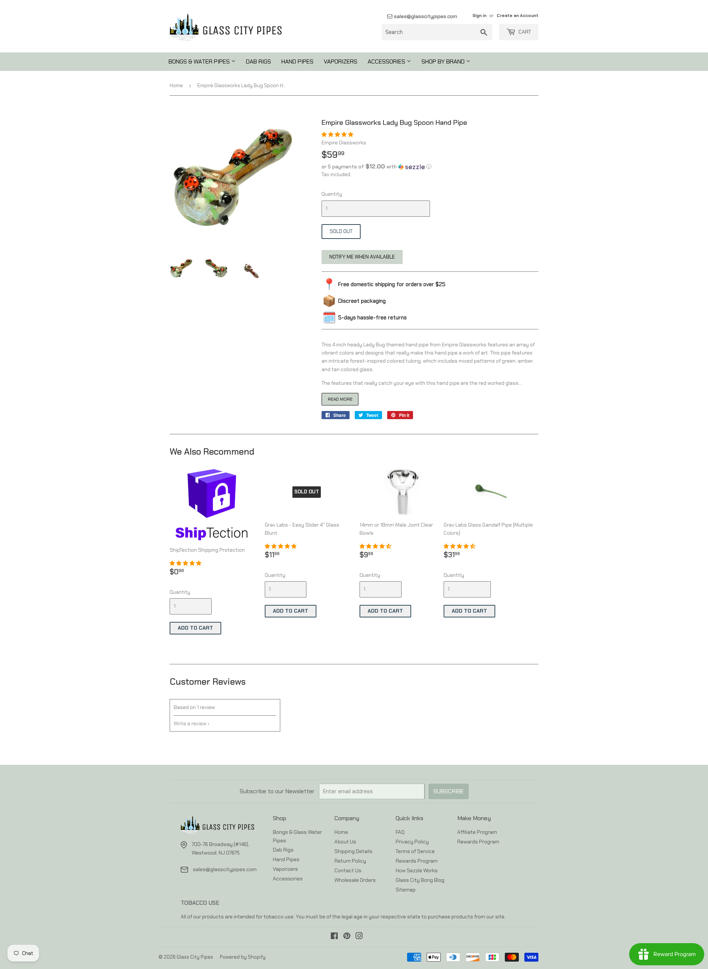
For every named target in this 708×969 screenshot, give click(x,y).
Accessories (387, 61)
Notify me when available (362, 256)
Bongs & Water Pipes (200, 61)
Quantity (332, 194)
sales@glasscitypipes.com (424, 16)
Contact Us (347, 870)
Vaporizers (340, 61)
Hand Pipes (297, 61)
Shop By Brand (443, 61)
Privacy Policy (412, 841)
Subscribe (448, 791)
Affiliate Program (477, 832)
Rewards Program (417, 860)
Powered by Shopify (243, 957)
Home (176, 85)
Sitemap (406, 889)
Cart (524, 31)
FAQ (400, 832)
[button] (338, 134)
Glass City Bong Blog (420, 880)
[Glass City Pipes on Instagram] (359, 937)
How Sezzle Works (417, 870)
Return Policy (350, 860)
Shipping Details (353, 851)
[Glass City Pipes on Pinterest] (347, 937)
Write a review (190, 723)
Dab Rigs (258, 61)
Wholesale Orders (355, 880)
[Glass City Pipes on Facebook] (334, 937)
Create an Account (517, 15)
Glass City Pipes (195, 957)
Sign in (479, 15)
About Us (345, 841)
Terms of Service (415, 851)
